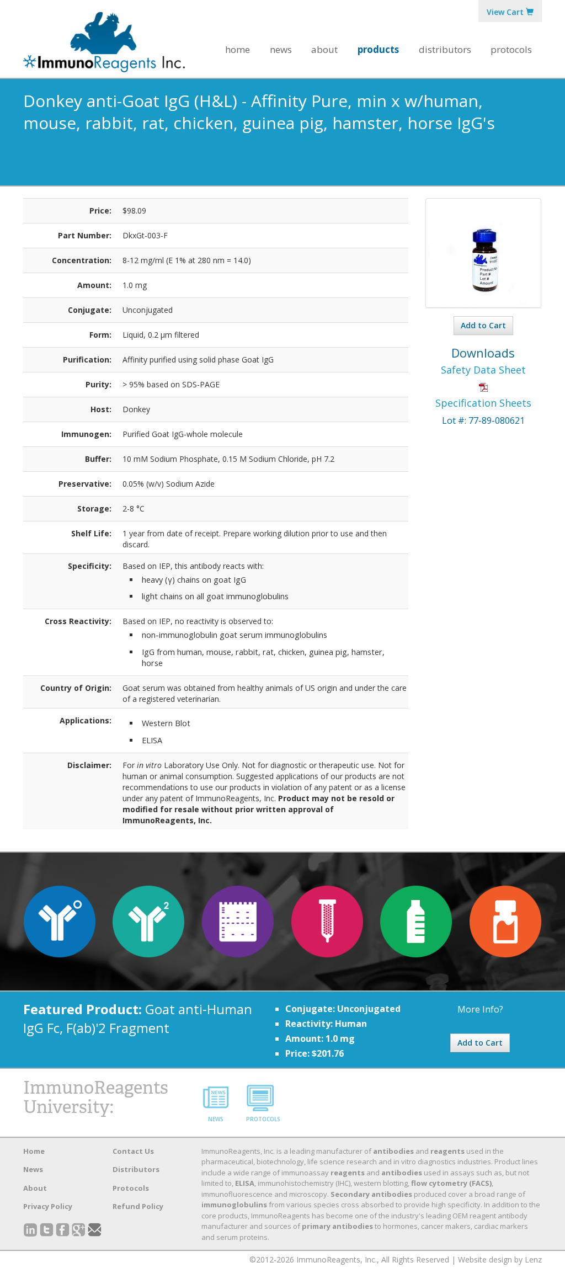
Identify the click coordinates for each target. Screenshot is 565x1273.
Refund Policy (138, 1206)
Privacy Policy (47, 1206)
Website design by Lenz (500, 1259)
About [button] (324, 49)
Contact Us (133, 1151)
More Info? (480, 1009)
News (281, 49)
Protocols (511, 49)
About (35, 1188)
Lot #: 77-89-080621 (483, 420)
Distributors (445, 49)
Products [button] (378, 49)
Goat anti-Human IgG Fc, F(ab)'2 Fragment (137, 1018)
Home (237, 49)
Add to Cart (483, 325)
